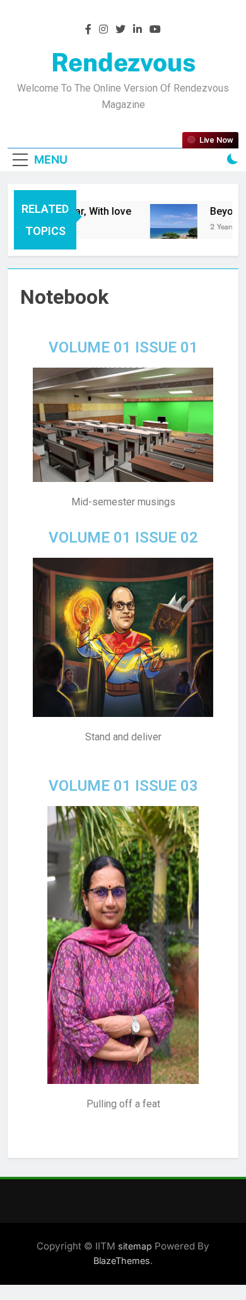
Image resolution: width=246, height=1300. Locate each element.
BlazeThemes (121, 1260)
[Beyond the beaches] (169, 227)
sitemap (135, 1246)
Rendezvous (123, 62)
